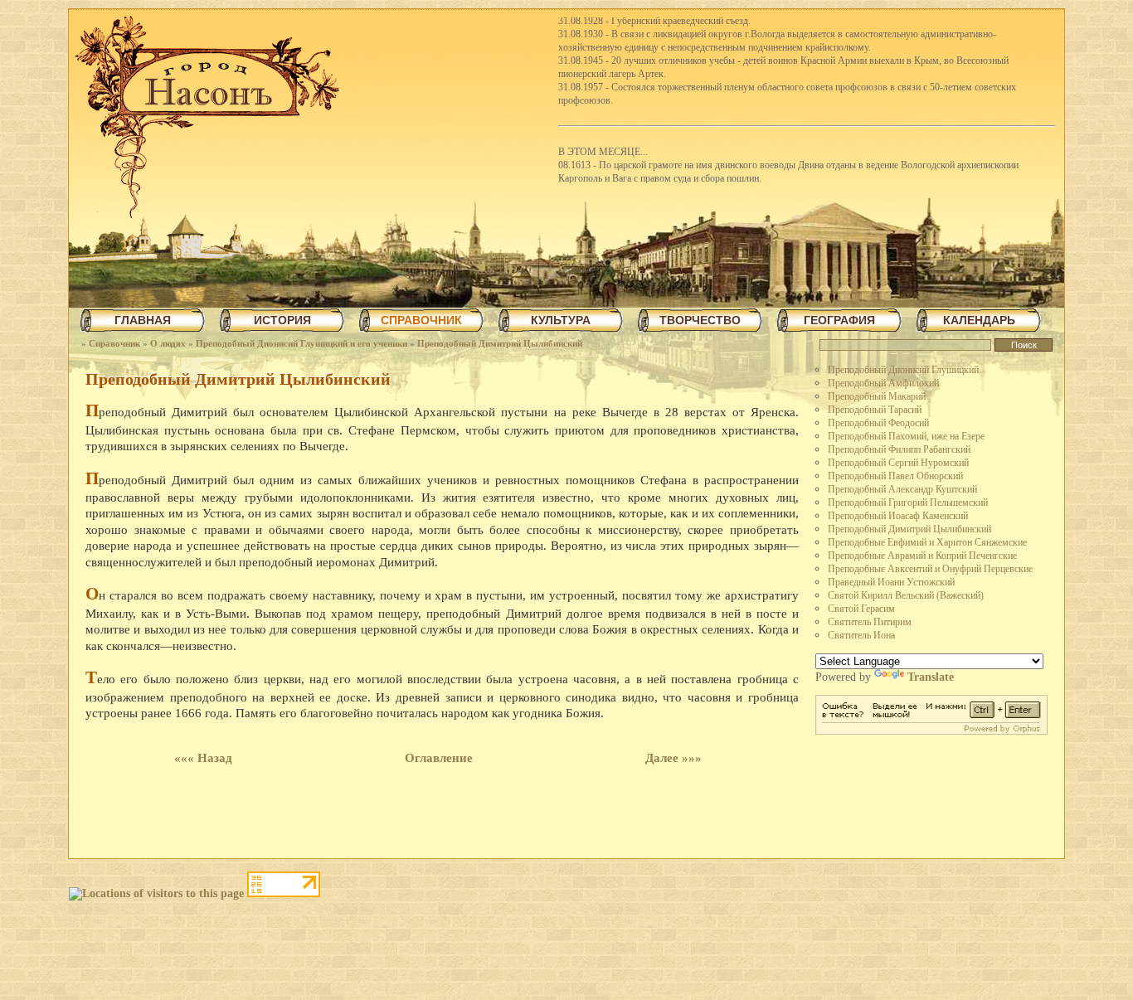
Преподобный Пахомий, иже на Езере (906, 436)
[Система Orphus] (931, 731)
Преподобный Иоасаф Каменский (898, 516)
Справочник (114, 343)
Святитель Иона (861, 635)
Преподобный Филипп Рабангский (899, 449)
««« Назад (203, 758)
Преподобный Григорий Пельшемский (908, 502)
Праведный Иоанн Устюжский (891, 582)
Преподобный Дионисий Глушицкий (903, 370)
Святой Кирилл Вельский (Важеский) (906, 595)
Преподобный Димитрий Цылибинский (499, 343)
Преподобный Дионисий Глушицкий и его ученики (301, 343)
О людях (168, 343)
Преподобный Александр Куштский (902, 489)
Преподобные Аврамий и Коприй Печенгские (922, 555)
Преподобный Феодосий (878, 423)
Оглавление (439, 758)
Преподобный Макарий (877, 396)
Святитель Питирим (870, 622)
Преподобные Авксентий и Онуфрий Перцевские (930, 569)
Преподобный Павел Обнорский (895, 476)
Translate (930, 677)
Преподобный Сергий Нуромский (898, 462)
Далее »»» (673, 758)
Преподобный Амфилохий (883, 383)
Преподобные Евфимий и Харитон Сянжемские (927, 542)
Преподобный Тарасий (874, 409)
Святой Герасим (861, 608)
